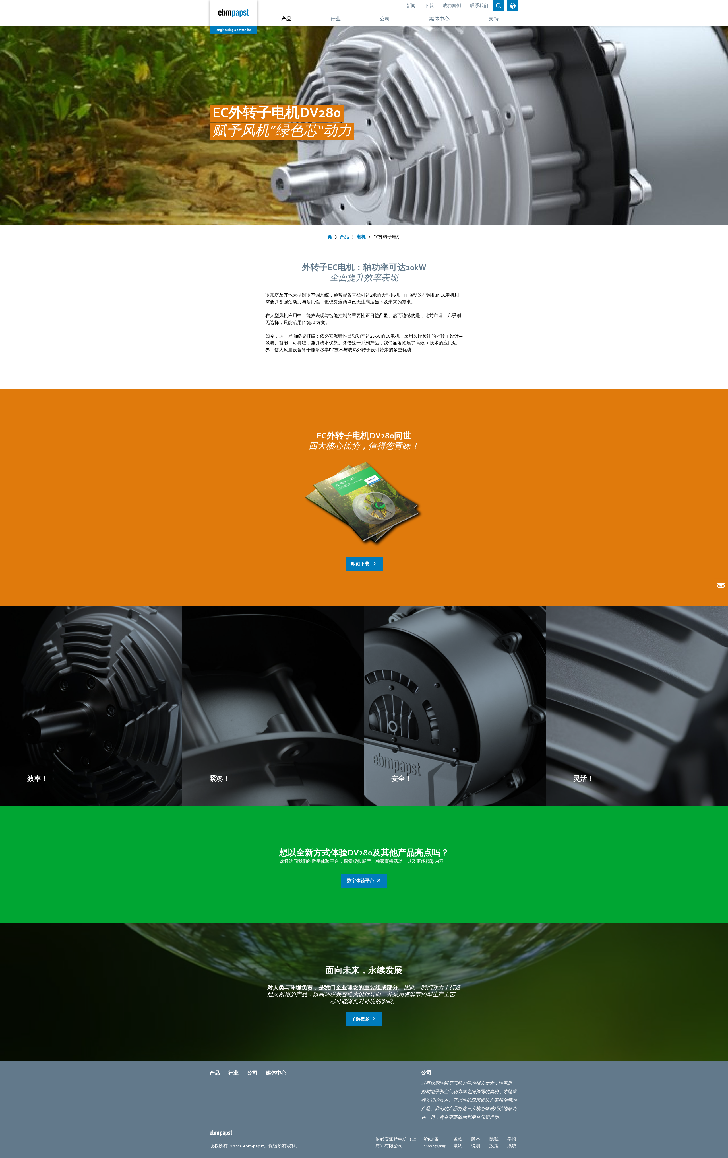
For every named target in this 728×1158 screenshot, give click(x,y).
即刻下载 (360, 563)
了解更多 (360, 1018)
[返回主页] (233, 17)
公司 (252, 1073)
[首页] (329, 236)
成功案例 (452, 5)
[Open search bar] (498, 5)
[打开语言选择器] (512, 5)
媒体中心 (276, 1073)
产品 (215, 1073)
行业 (233, 1073)
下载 (429, 5)
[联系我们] (721, 586)
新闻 (410, 5)
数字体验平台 (360, 880)
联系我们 (479, 5)
